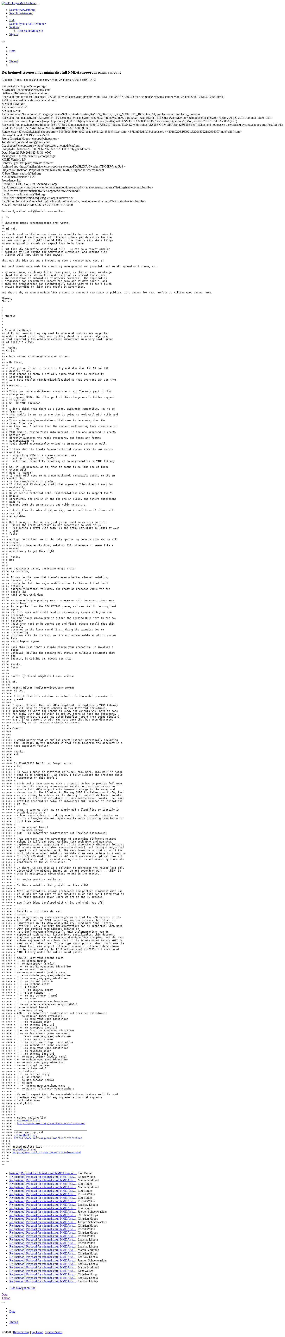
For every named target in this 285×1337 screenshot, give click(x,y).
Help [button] (12, 20)
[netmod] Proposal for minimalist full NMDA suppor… (43, 1173)
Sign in (13, 34)
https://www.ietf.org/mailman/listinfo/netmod (51, 1123)
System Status (53, 1332)
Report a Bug (21, 1332)
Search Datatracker (21, 13)
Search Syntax (18, 23)
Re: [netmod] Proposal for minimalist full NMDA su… (42, 1176)
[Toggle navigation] (37, 4)
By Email (37, 1332)
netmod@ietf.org (28, 1120)
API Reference (37, 23)
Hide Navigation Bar (22, 1288)
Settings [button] (14, 27)
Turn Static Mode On (30, 30)
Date (12, 50)
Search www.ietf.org (22, 9)
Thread (13, 61)
